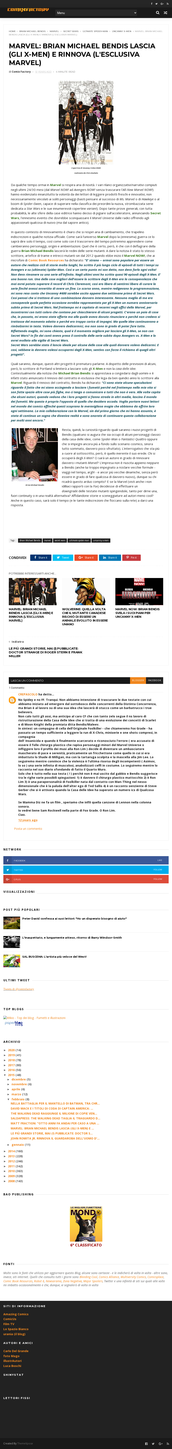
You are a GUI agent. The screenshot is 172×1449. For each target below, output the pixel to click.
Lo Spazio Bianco (16, 1329)
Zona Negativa (72, 1281)
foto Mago (11, 1356)
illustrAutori (12, 1361)
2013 (12, 1156)
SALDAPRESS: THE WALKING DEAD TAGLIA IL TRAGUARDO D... (55, 1118)
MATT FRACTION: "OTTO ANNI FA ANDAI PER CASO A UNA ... (55, 1123)
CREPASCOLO (28, 694)
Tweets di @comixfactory (18, 989)
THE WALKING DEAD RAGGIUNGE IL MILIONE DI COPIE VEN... (54, 1113)
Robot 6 (39, 1281)
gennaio (18, 1145)
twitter (88, 869)
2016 (12, 1070)
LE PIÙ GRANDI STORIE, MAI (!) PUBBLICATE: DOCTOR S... (52, 1133)
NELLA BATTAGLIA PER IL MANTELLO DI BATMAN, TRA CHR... (55, 1103)
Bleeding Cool (88, 1277)
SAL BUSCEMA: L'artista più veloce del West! (54, 956)
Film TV (8, 1324)
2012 (12, 1161)
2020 (12, 1050)
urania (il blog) (14, 1334)
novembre (20, 1084)
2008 (12, 1181)
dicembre (19, 1079)
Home (12, 31)
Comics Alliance (109, 1277)
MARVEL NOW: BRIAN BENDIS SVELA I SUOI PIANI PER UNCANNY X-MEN (137, 613)
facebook (154, 680)
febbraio (18, 1099)
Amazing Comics (16, 1314)
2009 (12, 1176)
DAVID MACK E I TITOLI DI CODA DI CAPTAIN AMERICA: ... (52, 1108)
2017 (12, 1065)
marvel (54, 31)
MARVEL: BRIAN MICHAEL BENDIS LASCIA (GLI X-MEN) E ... (52, 1128)
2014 (12, 1151)
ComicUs (9, 1319)
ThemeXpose (25, 1443)
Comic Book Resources (18, 1281)
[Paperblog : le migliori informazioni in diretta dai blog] (13, 1026)
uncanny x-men (121, 31)
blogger (138, 680)
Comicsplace (155, 1277)
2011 (12, 1166)
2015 (12, 1075)
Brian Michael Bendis (32, 31)
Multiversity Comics (133, 1277)
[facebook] (151, 4)
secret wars (70, 31)
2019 (12, 1055)
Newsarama (53, 1281)
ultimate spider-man (95, 31)
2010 (12, 1171)
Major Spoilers (93, 1281)
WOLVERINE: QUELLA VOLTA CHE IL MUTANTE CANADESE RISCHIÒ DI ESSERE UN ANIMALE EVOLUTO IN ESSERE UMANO (85, 616)
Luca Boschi (12, 1366)
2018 (12, 1060)
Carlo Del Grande (16, 1351)
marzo (17, 1094)
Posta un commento (28, 829)
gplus (88, 879)
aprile (16, 1089)
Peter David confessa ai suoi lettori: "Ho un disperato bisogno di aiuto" (74, 918)
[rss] (168, 4)
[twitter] (156, 4)
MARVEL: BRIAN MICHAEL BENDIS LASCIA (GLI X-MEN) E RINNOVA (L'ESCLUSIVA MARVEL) (31, 614)
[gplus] (162, 4)
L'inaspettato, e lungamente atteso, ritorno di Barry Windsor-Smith (72, 937)
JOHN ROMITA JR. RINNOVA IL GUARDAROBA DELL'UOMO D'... (55, 1138)
